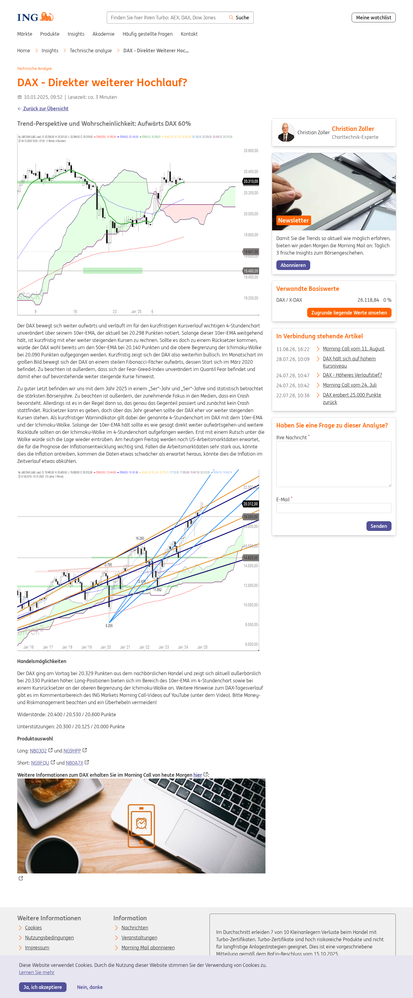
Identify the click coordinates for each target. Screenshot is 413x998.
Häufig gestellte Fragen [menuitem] (148, 34)
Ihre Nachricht (292, 437)
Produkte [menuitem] (50, 34)
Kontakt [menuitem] (189, 34)
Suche (242, 18)
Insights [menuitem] (76, 34)
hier (197, 775)
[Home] (35, 17)
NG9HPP (72, 751)
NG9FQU (40, 763)
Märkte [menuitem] (24, 34)
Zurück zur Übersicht (45, 109)
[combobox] (166, 17)
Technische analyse (91, 50)
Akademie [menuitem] (104, 34)
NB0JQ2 (38, 751)
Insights (51, 50)
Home (24, 50)
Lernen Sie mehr (36, 972)
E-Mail (284, 500)
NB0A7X (74, 763)
